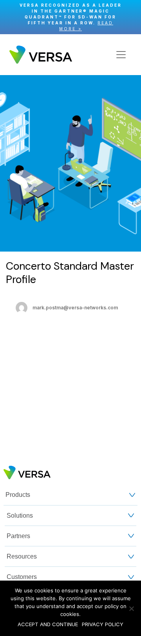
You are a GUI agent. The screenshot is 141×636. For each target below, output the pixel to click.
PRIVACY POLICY (102, 624)
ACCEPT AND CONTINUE (48, 624)
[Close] (131, 17)
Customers (22, 577)
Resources (22, 556)
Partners (18, 536)
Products (17, 494)
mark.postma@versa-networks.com (75, 308)
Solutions (20, 515)
